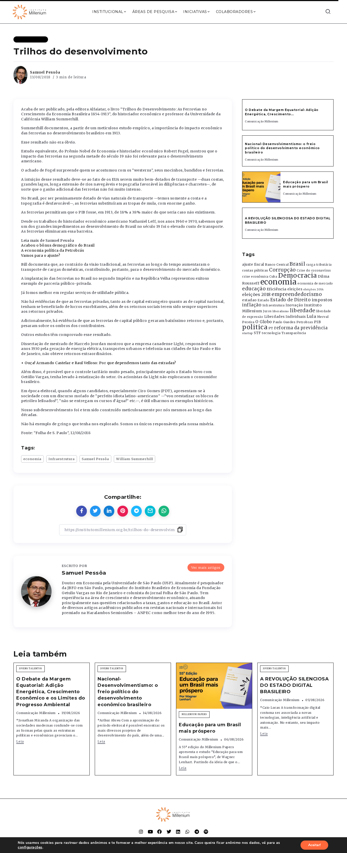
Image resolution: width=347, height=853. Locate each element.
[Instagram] (141, 831)
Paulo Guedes (284, 322)
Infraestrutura (62, 459)
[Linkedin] (178, 831)
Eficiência (277, 289)
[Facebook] (159, 831)
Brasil (297, 264)
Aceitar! (314, 845)
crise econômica (255, 276)
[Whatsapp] (187, 831)
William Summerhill (134, 459)
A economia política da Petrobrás (52, 250)
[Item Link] (261, 187)
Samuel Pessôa (45, 72)
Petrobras (304, 322)
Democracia (297, 275)
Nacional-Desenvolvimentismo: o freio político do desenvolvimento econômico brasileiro (282, 148)
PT (271, 328)
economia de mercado (315, 283)
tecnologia (271, 333)
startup (247, 333)
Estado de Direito (290, 300)
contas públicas (255, 270)
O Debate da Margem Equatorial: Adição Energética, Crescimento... (282, 112)
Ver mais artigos (205, 567)
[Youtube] (150, 831)
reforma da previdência (300, 328)
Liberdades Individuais (285, 317)
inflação (251, 305)
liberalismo (281, 311)
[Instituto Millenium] (30, 11)
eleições (294, 289)
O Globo (263, 321)
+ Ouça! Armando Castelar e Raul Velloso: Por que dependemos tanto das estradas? (98, 363)
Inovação (294, 305)
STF (257, 333)
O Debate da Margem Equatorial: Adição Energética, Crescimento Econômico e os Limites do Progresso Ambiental (50, 691)
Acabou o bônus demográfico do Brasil (57, 245)
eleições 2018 (256, 294)
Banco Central (277, 264)
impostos (322, 299)
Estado (263, 300)
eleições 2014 (313, 289)
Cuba (273, 276)
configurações (30, 847)
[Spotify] (206, 831)
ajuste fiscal (253, 264)
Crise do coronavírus (314, 270)
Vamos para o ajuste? (40, 255)
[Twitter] (169, 831)
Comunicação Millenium (261, 121)
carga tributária (319, 264)
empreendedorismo (297, 294)
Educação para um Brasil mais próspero (305, 184)
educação (254, 289)
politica (254, 327)
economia (32, 459)
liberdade (302, 310)
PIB (317, 322)
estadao (249, 300)
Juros (267, 311)
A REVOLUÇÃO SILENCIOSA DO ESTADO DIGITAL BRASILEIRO (294, 685)
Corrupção (282, 270)
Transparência (293, 333)
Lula (311, 316)
